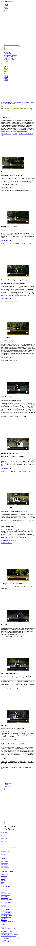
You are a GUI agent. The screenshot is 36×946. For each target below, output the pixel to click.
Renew (2, 836)
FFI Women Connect (9, 59)
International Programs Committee (10, 934)
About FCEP (3, 892)
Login (5, 10)
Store (5, 7)
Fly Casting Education (10, 56)
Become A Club (3, 841)
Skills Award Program (6, 915)
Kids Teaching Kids (4, 855)
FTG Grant (4, 920)
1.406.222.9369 (8, 783)
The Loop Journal (4, 896)
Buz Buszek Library (6, 911)
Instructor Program (6, 917)
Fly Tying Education (6, 909)
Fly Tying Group (8, 58)
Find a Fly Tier (5, 906)
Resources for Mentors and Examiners (7, 899)
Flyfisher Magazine (6, 931)
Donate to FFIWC (4, 876)
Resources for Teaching (4, 898)
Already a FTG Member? (7, 921)
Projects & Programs (4, 861)
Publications (4, 930)
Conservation (7, 53)
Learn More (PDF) (6, 187)
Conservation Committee (5, 867)
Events (6, 5)
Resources (6, 61)
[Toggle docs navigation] (3, 48)
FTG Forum (4, 918)
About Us (3, 927)
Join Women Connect (4, 874)
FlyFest (6, 4)
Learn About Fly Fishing (10, 55)
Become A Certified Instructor (6, 893)
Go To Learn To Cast (6, 543)
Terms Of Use (7, 940)
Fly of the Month (5, 912)
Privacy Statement (9, 941)
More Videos (4, 767)
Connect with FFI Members (8, 928)
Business (2, 839)
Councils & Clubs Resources (8, 936)
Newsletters (3, 879)
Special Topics (3, 854)
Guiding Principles (4, 864)
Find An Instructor (6, 134)
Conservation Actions (4, 863)
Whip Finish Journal (6, 914)
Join (1, 835)
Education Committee (6, 933)
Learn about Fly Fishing (7, 847)
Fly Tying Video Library (7, 908)
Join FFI (15, 134)
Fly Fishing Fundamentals (5, 851)
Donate (6, 8)
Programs (2, 883)
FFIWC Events (3, 877)
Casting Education (4, 890)
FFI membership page (28, 753)
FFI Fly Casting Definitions (5, 895)
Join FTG (3, 905)
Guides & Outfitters (4, 838)
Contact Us (7, 786)
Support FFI (7, 52)
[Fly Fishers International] (8, 1)
